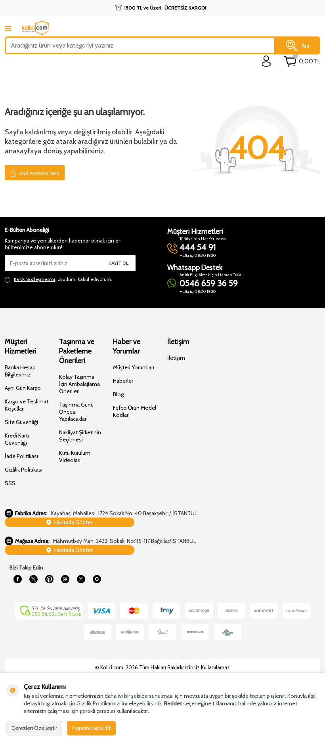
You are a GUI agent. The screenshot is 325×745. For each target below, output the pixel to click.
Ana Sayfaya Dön (38, 173)
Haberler (123, 380)
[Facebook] (17, 579)
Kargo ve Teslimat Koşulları (26, 405)
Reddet (173, 703)
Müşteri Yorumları (133, 367)
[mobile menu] (8, 28)
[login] (266, 61)
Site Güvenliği (21, 422)
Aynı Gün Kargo (23, 388)
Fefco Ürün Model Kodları (134, 411)
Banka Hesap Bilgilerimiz (20, 371)
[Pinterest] (49, 579)
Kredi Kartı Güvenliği (17, 439)
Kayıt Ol (118, 263)
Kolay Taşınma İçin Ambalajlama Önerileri (79, 384)
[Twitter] (33, 579)
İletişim (176, 357)
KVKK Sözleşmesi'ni (34, 279)
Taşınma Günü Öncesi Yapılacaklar (76, 411)
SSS (10, 483)
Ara (305, 45)
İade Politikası (21, 456)
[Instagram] (81, 579)
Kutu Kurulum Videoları (74, 456)
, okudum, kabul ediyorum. (63, 279)
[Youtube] (65, 579)
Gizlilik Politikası (23, 469)
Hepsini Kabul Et (91, 728)
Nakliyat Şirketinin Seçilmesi (80, 436)
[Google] (97, 579)
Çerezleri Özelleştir (34, 728)
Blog (118, 394)
